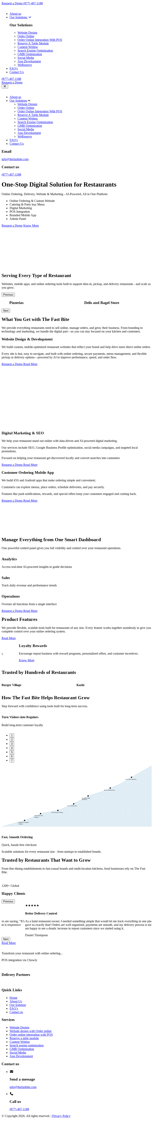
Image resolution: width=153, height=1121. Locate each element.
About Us (16, 1001)
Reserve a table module (24, 1038)
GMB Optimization (30, 54)
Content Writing (28, 47)
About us (15, 13)
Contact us (16, 1012)
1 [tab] (12, 735)
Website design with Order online (31, 1031)
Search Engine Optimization (35, 50)
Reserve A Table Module (33, 43)
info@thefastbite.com (15, 159)
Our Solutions (19, 17)
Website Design (27, 32)
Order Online (26, 36)
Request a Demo (12, 3)
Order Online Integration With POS (40, 39)
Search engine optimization (27, 1045)
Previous (8, 294)
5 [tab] (12, 752)
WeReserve (25, 65)
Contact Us (17, 72)
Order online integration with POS (31, 1034)
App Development (29, 61)
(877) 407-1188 (33, 3)
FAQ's (14, 68)
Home (13, 997)
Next (6, 310)
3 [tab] (12, 743)
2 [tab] (12, 739)
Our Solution (18, 1005)
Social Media (26, 57)
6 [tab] (12, 756)
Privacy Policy (61, 1116)
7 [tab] (12, 760)
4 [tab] (12, 747)
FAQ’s (14, 1008)
